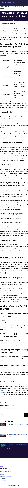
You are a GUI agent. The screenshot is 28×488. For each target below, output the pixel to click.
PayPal (19, 105)
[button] (20, 23)
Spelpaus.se (3, 396)
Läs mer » (9, 436)
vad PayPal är (16, 301)
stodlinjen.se (3, 392)
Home (1, 6)
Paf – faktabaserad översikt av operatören (17, 434)
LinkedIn (12, 405)
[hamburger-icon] (25, 3)
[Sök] (26, 415)
